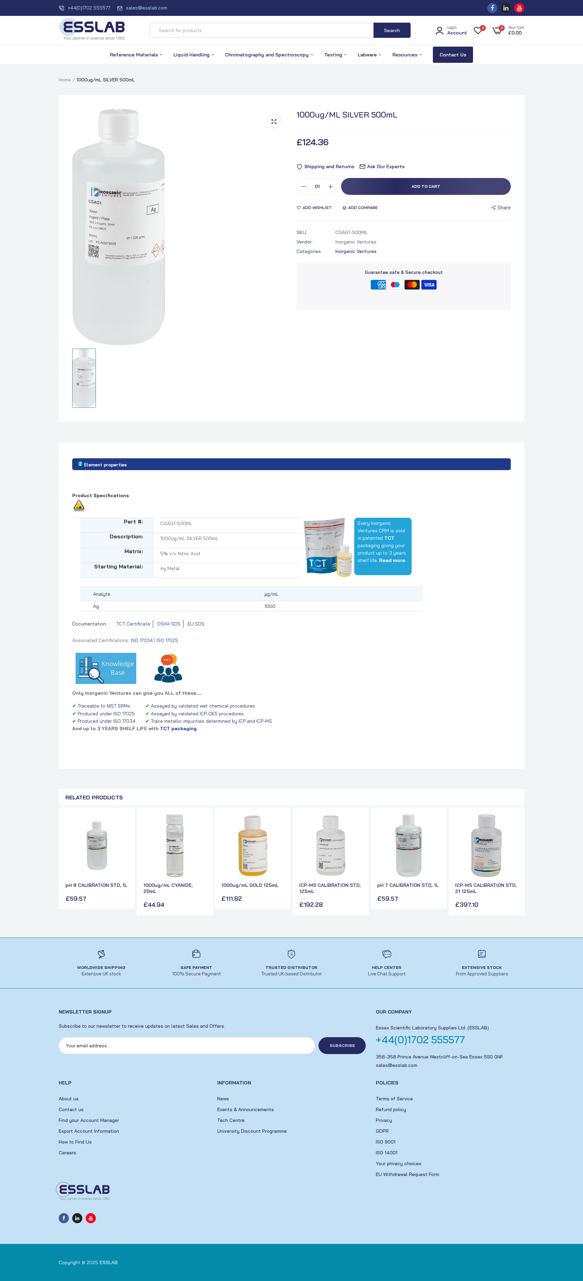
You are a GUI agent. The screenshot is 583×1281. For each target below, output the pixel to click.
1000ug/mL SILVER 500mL (347, 114)
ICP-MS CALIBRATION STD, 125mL (330, 888)
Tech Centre (231, 1120)
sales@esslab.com (146, 8)
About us (69, 1099)
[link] (122, 825)
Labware (368, 55)
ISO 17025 (167, 640)
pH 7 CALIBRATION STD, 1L (408, 885)
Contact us (71, 1109)
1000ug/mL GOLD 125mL (249, 885)
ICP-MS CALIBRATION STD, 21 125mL (486, 888)
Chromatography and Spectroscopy (267, 55)
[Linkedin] (506, 8)
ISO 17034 (142, 640)
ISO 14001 (386, 1153)
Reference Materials (134, 55)
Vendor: (305, 242)
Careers (67, 1153)
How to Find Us (75, 1142)
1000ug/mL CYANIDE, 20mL (168, 888)
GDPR (382, 1131)
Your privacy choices (398, 1163)
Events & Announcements (245, 1109)
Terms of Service (394, 1099)
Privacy (384, 1120)
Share (504, 207)
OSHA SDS (169, 624)
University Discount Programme (252, 1131)
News (223, 1099)
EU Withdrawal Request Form (407, 1174)
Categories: (309, 251)
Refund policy (391, 1109)
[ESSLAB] (92, 30)
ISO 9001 (385, 1142)
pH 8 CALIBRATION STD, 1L (96, 885)
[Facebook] (492, 8)
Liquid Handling (192, 55)
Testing (333, 55)
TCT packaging (178, 728)
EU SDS (196, 624)
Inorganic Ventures (356, 251)
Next (517, 862)
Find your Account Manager (89, 1120)
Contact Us (453, 55)
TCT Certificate (133, 624)
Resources (405, 55)
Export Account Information (89, 1131)
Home (65, 80)
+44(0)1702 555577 (88, 8)
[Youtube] (519, 8)
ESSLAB (109, 1262)
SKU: (302, 232)
